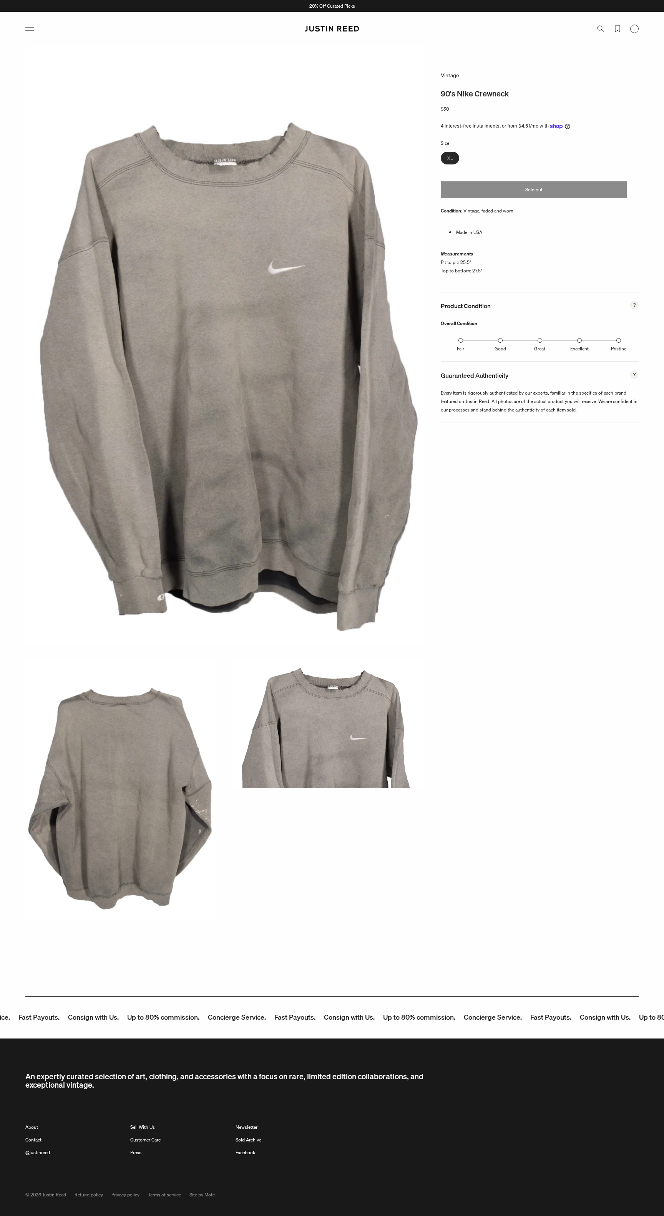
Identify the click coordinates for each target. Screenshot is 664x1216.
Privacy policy (125, 1194)
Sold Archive (248, 1139)
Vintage (450, 75)
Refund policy (89, 1194)
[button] (29, 29)
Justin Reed (54, 1194)
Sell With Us (142, 1127)
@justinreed (37, 1152)
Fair (460, 349)
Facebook (245, 1152)
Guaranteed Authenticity (474, 376)
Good (500, 349)
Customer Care (145, 1139)
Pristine (618, 349)
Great (539, 349)
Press (135, 1152)
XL (453, 159)
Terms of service (164, 1194)
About (31, 1127)
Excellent (579, 349)
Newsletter (246, 1127)
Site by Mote (202, 1194)
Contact (33, 1139)
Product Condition (466, 306)
